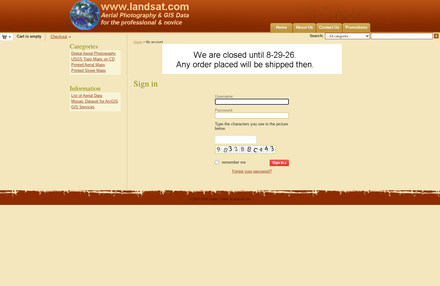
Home (281, 27)
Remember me (234, 162)
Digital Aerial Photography (93, 53)
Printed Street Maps (88, 70)
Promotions (356, 27)
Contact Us (329, 27)
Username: (224, 96)
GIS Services (83, 107)
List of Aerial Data (86, 95)
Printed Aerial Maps (88, 65)
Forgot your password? (252, 171)
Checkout (59, 36)
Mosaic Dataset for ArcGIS (94, 101)
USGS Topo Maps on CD (93, 59)
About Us (304, 27)
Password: (224, 110)
